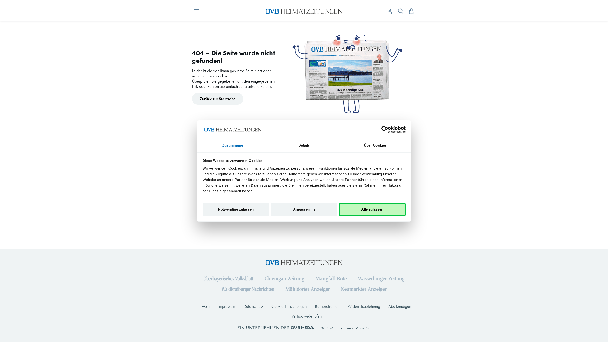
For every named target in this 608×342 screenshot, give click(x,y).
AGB (206, 306)
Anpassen (301, 209)
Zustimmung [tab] (232, 145)
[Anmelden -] (390, 11)
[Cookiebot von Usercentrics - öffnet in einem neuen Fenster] (385, 129)
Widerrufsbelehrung (364, 306)
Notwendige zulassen (236, 209)
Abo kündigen (399, 306)
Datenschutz (253, 306)
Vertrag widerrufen (306, 316)
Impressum (226, 306)
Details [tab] (304, 145)
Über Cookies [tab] (375, 145)
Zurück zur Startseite (218, 98)
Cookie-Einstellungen (289, 306)
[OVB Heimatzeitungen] (304, 261)
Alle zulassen (372, 209)
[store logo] (304, 11)
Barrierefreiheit (327, 306)
